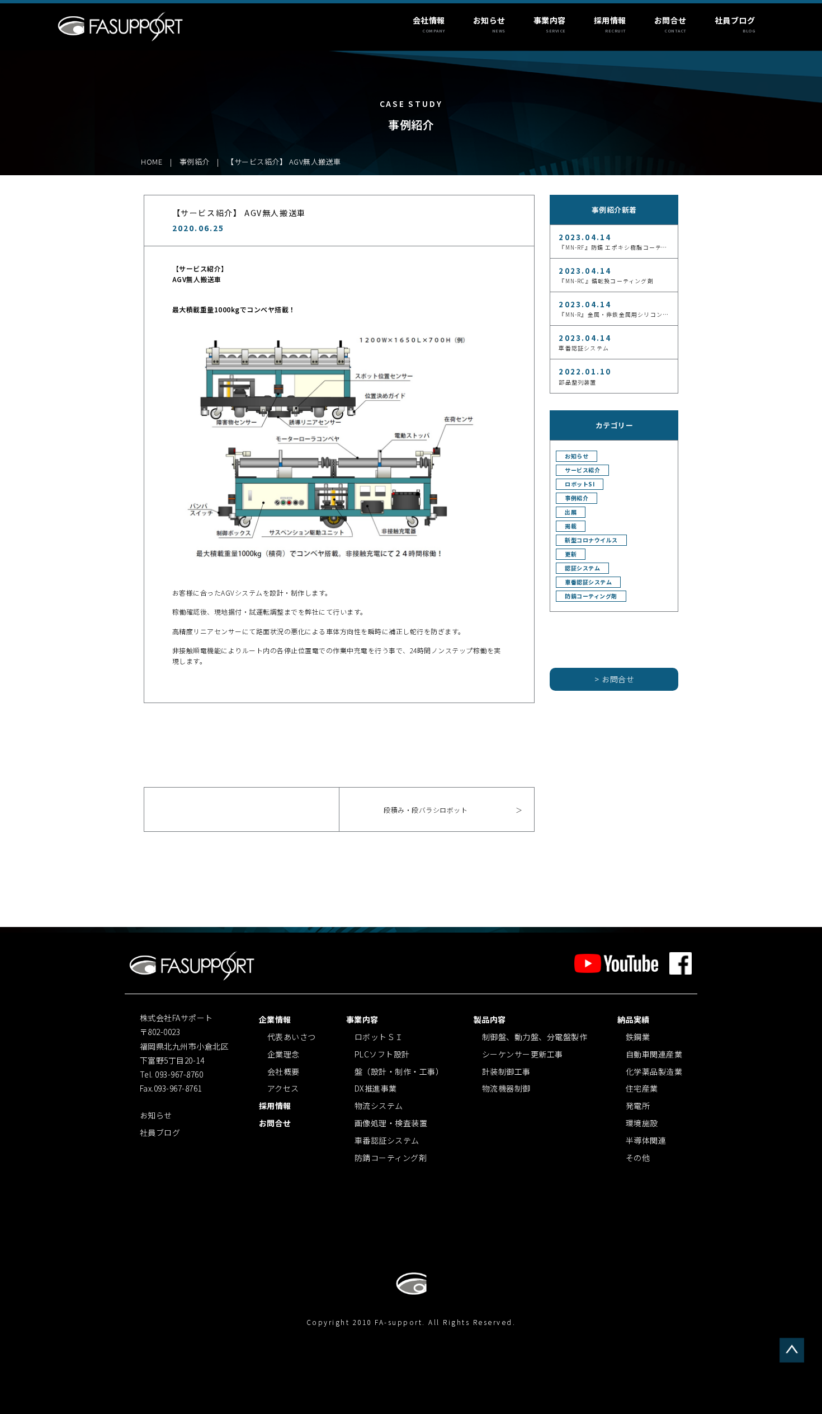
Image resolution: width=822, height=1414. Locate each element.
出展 (571, 512)
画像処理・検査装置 (391, 1123)
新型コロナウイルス (591, 540)
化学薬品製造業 (654, 1071)
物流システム (379, 1105)
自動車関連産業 (654, 1054)
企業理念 (283, 1054)
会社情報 (429, 20)
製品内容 (490, 1019)
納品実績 (633, 1019)
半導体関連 (646, 1140)
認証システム (582, 568)
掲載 (571, 526)
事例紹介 (576, 498)
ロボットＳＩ (379, 1036)
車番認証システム (588, 582)
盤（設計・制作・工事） (399, 1071)
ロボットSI (579, 484)
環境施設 (642, 1123)
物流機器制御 (506, 1088)
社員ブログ (735, 20)
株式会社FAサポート (121, 26)
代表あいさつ (291, 1036)
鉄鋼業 (638, 1036)
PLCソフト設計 (382, 1054)
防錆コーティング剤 (591, 596)
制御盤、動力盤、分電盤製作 (535, 1036)
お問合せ (670, 20)
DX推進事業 (376, 1088)
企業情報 (275, 1019)
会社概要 (283, 1071)
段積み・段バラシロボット (425, 809)
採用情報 (610, 20)
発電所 (638, 1105)
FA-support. (401, 1322)
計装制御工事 (506, 1071)
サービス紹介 (582, 470)
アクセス (283, 1088)
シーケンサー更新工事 (522, 1054)
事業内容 (549, 20)
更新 (571, 554)
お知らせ (489, 20)
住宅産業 (642, 1088)
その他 (638, 1157)
